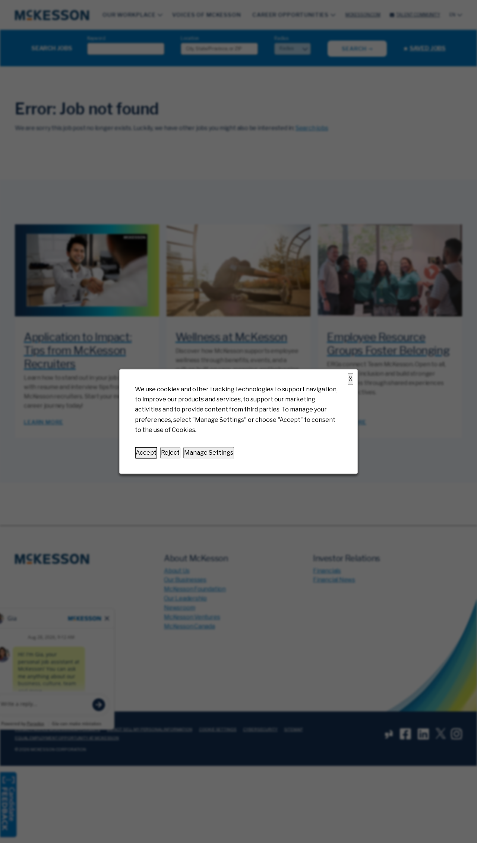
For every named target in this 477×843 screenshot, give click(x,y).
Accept (146, 452)
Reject (170, 452)
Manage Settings (208, 452)
